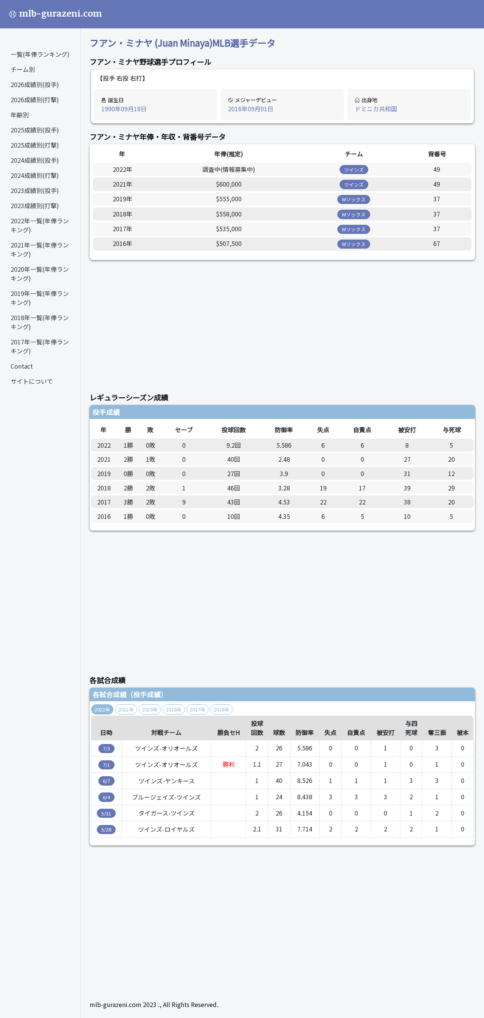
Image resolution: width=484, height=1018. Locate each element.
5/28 (106, 829)
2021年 (126, 709)
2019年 (150, 709)
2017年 (197, 709)
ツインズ (354, 169)
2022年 (102, 709)
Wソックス (354, 199)
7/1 (106, 764)
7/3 (106, 748)
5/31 (106, 813)
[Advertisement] (282, 322)
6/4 (106, 797)
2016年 (221, 709)
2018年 (174, 709)
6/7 (106, 781)
